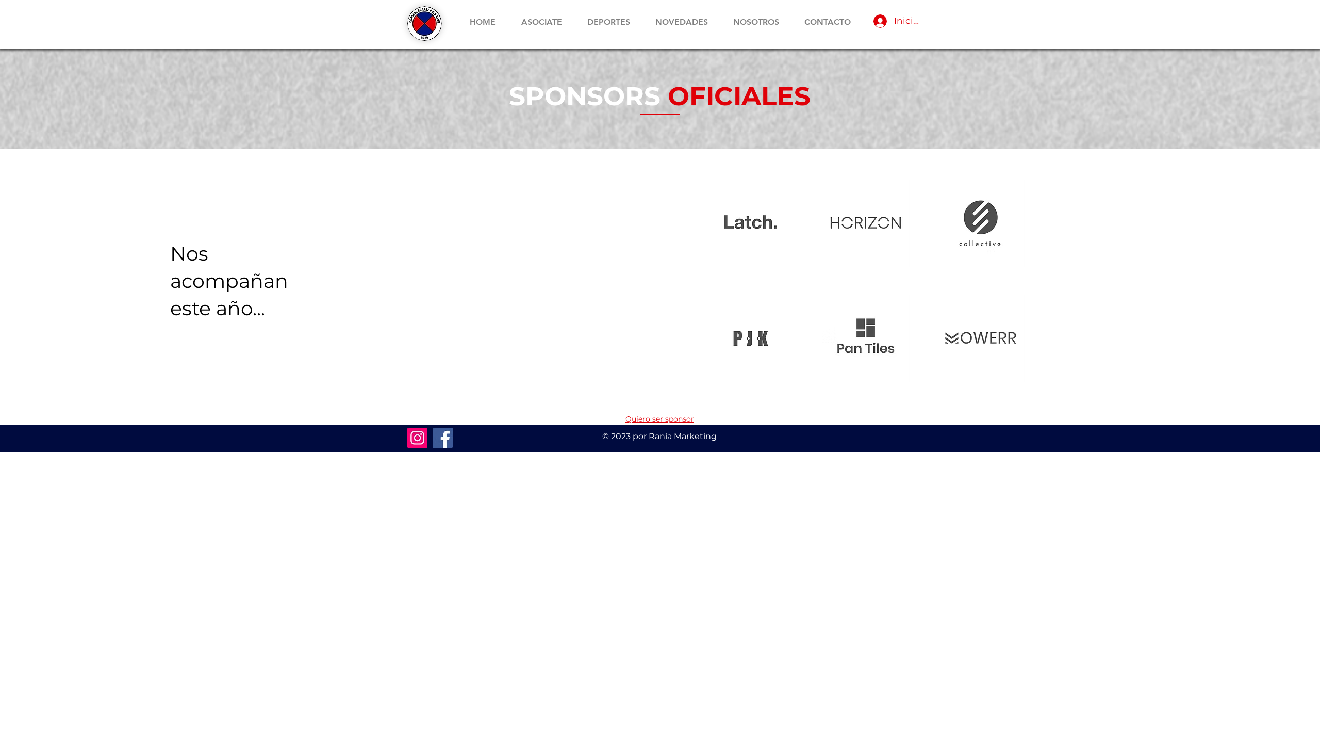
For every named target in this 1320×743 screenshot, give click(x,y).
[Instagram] (417, 438)
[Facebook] (443, 438)
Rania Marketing (683, 436)
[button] (609, 22)
